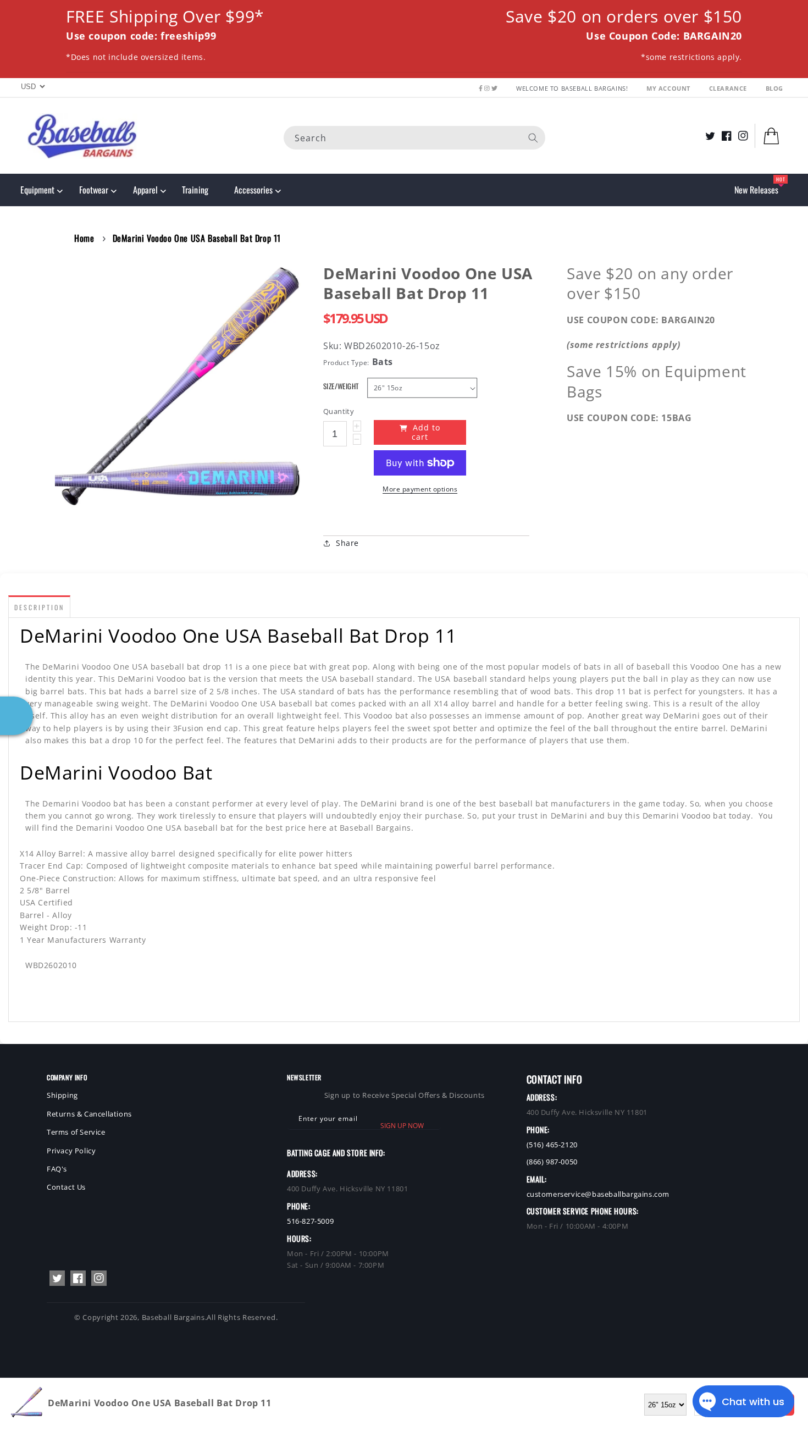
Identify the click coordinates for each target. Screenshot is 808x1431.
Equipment (37, 189)
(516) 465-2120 (552, 1145)
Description (39, 607)
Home (84, 238)
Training (195, 189)
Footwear (93, 189)
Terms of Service (76, 1132)
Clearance (729, 88)
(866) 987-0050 (552, 1162)
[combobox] (414, 137)
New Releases (756, 189)
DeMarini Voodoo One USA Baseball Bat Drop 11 (197, 238)
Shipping (62, 1095)
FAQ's (57, 1169)
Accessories (253, 189)
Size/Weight (340, 386)
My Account (669, 88)
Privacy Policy (71, 1151)
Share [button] (347, 543)
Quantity (338, 411)
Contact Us (66, 1187)
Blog (774, 88)
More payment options (420, 489)
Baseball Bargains (173, 1317)
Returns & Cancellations (89, 1114)
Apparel (145, 189)
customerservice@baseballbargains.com (598, 1194)
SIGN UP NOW (402, 1125)
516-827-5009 (310, 1221)
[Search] (533, 137)
